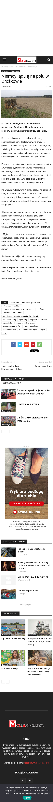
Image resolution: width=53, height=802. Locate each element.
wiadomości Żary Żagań (28, 330)
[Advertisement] (26, 28)
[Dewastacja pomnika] (8, 407)
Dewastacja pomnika (28, 404)
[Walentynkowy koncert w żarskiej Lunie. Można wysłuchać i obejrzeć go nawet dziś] (8, 566)
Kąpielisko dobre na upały (13, 638)
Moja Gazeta (17, 313)
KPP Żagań (41, 309)
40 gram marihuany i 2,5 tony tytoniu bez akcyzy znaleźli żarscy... (39, 672)
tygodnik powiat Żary (38, 319)
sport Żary (23, 319)
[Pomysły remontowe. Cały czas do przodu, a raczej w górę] (40, 627)
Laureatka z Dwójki (10, 669)
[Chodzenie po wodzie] (8, 594)
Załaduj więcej (25, 605)
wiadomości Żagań (31, 326)
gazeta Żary (14, 302)
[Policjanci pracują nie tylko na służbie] (8, 552)
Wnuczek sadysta (43, 366)
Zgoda (27, 798)
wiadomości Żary (9, 330)
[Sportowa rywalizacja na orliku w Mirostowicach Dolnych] (8, 394)
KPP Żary (6, 313)
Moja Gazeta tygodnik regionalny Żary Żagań (20, 316)
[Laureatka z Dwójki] (13, 658)
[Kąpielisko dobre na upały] (13, 627)
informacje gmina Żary (31, 302)
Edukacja (5, 665)
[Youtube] (30, 780)
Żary (4, 333)
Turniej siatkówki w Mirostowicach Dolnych (12, 367)
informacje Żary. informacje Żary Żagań (18, 309)
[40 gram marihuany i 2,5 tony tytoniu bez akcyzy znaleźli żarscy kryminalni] (40, 658)
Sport (4, 397)
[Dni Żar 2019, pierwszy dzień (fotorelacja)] (8, 421)
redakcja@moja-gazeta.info (36, 762)
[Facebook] (23, 780)
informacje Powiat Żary (12, 306)
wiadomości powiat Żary (12, 326)
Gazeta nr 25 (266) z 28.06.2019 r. (33, 577)
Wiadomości (6, 71)
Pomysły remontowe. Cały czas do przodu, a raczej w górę (40, 641)
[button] (49, 60)
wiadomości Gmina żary (25, 323)
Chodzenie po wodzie (28, 590)
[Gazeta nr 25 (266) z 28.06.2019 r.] (8, 580)
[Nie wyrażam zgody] (49, 793)
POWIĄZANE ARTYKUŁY (14, 379)
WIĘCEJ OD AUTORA (12, 383)
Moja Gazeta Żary (9, 319)
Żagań (42, 330)
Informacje (15, 71)
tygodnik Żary (8, 323)
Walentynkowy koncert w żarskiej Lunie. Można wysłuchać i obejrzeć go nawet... (34, 565)
